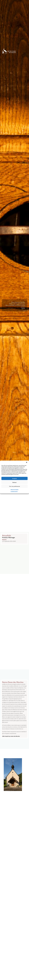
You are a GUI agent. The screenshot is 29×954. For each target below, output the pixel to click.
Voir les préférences (14, 486)
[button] (27, 462)
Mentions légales (14, 489)
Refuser (14, 482)
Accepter (14, 478)
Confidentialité (14, 491)
